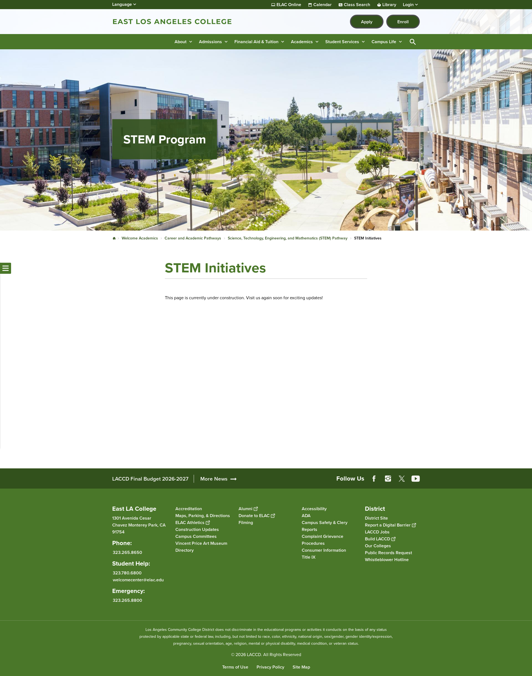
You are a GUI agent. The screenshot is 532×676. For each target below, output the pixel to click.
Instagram (388, 478)
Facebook (374, 478)
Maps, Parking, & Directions (202, 515)
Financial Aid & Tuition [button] (256, 41)
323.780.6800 (127, 573)
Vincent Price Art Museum (201, 543)
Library (389, 5)
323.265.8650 (127, 552)
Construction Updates (197, 529)
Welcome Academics (140, 238)
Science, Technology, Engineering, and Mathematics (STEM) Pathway (287, 238)
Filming (246, 522)
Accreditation (188, 508)
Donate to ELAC (254, 515)
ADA (306, 515)
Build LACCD (377, 539)
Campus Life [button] (384, 41)
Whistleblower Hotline (387, 559)
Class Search (357, 5)
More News (213, 479)
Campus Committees (196, 536)
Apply (366, 22)
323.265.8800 (127, 600)
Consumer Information (324, 550)
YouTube (415, 478)
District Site (376, 518)
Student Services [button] (342, 41)
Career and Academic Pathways (193, 238)
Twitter (402, 478)
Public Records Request (388, 552)
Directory (184, 550)
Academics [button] (302, 41)
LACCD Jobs (377, 532)
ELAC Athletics (189, 522)
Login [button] (408, 5)
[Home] (172, 22)
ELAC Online (289, 5)
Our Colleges (378, 546)
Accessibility (314, 508)
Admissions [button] (210, 41)
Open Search (413, 41)
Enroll (403, 22)
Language (122, 4)
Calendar (322, 5)
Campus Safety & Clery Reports (324, 526)
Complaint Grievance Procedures (322, 539)
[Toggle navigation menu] (5, 268)
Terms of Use (235, 667)
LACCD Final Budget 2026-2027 (150, 479)
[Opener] (526, 483)
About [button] (180, 41)
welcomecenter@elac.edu (138, 580)
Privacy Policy (270, 667)
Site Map (301, 667)
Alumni (245, 508)
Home (114, 238)
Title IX (309, 557)
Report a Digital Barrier (388, 525)
